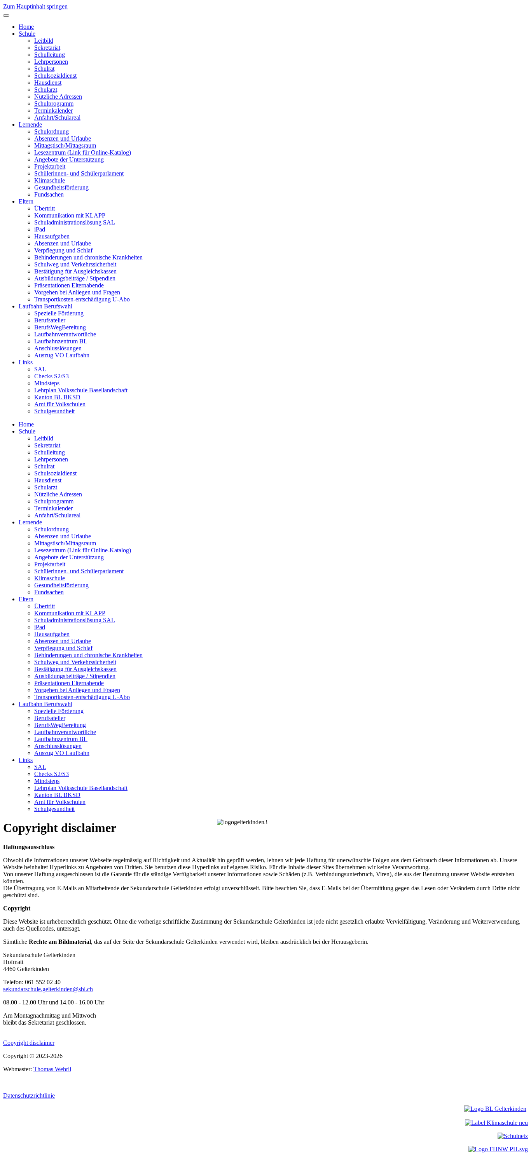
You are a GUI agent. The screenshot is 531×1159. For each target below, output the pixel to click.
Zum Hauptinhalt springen (35, 6)
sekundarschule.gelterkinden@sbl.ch (48, 989)
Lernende (30, 124)
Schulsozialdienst (55, 75)
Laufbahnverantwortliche (65, 334)
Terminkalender (53, 110)
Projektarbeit (49, 166)
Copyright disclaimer (28, 1042)
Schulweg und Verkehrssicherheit (75, 264)
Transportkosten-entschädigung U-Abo (82, 299)
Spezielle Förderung (59, 313)
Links (26, 362)
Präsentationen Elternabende (69, 285)
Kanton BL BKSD (57, 397)
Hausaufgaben (52, 236)
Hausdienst (47, 82)
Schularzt (45, 89)
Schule (27, 33)
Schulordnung (51, 131)
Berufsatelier (49, 320)
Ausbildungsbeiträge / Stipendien (74, 278)
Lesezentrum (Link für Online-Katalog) (82, 152)
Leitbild (43, 40)
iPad (39, 229)
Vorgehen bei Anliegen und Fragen (77, 292)
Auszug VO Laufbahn (61, 355)
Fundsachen (49, 194)
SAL (40, 369)
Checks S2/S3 (51, 376)
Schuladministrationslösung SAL (74, 222)
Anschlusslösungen (58, 348)
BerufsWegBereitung (60, 327)
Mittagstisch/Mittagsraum (65, 145)
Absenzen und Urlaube (62, 138)
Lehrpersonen (51, 61)
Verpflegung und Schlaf (63, 250)
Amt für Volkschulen (60, 404)
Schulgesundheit (54, 411)
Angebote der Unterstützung (69, 159)
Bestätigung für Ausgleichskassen (75, 271)
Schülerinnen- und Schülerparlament (79, 173)
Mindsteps (46, 383)
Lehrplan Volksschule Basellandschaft (81, 390)
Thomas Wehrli (52, 1069)
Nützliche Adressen (58, 96)
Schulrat (44, 68)
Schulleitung (49, 54)
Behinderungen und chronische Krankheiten (88, 257)
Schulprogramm (53, 103)
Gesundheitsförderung (61, 187)
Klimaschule (49, 180)
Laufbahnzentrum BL (60, 341)
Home (26, 26)
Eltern (26, 201)
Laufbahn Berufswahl (45, 306)
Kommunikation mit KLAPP (69, 215)
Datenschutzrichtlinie (29, 1095)
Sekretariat (47, 47)
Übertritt (44, 208)
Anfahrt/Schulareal (57, 117)
